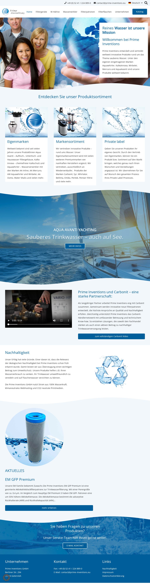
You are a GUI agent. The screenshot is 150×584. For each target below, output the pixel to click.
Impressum (108, 572)
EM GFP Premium (20, 479)
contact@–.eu (75, 572)
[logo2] (13, 11)
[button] (135, 3)
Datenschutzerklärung (113, 576)
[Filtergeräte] (26, 146)
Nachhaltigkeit (109, 568)
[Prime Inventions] (123, 146)
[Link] (75, 146)
